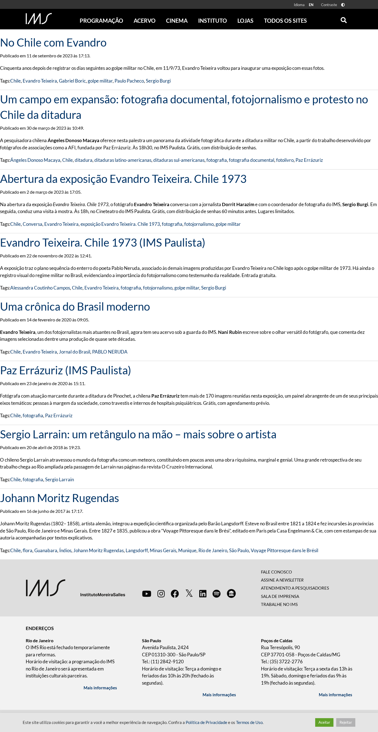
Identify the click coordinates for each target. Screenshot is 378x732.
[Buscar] (343, 19)
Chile (15, 81)
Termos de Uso (249, 722)
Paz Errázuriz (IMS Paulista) (65, 370)
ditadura (83, 160)
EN (311, 4)
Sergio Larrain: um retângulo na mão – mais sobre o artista (138, 434)
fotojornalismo (199, 224)
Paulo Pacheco (129, 81)
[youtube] (146, 593)
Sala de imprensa (280, 596)
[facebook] (175, 593)
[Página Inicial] (39, 18)
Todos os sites (285, 20)
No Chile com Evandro (53, 42)
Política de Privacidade (206, 722)
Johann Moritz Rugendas (59, 498)
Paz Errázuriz (309, 160)
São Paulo (239, 550)
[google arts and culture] (231, 593)
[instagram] (161, 593)
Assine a (282, 579)
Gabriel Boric (72, 81)
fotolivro (285, 160)
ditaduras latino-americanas (122, 160)
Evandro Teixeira (40, 81)
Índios (65, 550)
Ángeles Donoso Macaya (35, 160)
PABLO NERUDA (110, 352)
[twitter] (189, 593)
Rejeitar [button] (346, 722)
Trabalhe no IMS (279, 604)
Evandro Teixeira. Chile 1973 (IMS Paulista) (102, 242)
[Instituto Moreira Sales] (75, 587)
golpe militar (100, 81)
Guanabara (45, 550)
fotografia (216, 160)
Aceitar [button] (324, 722)
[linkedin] (202, 593)
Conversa (32, 224)
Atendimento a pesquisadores (295, 587)
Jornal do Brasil (74, 352)
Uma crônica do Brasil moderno (75, 306)
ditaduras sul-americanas (178, 160)
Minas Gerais (163, 550)
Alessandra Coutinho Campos (40, 288)
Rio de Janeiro (212, 550)
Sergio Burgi (158, 81)
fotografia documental (251, 160)
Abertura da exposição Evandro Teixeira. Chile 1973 (123, 178)
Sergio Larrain (59, 479)
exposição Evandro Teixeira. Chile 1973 (120, 224)
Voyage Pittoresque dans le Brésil (284, 550)
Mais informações (100, 687)
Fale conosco (276, 571)
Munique (187, 550)
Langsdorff (137, 550)
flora (27, 550)
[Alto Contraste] (343, 5)
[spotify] (217, 593)
